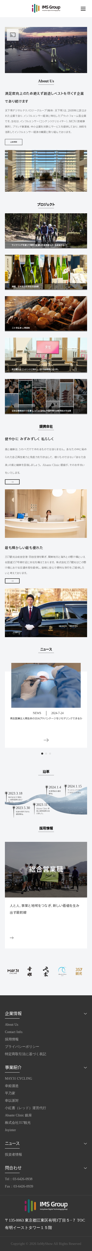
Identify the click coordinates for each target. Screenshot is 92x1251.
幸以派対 (12, 1100)
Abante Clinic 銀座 (18, 1115)
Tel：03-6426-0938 (18, 1179)
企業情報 (13, 142)
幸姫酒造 (12, 1086)
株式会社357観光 (18, 1123)
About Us (11, 1024)
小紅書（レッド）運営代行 (25, 1108)
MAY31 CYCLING (18, 1078)
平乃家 (10, 1093)
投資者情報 (13, 1154)
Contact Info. (14, 1032)
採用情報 (12, 1039)
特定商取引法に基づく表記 (25, 1054)
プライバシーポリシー (22, 1047)
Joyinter (10, 1130)
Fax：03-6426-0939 (19, 1186)
